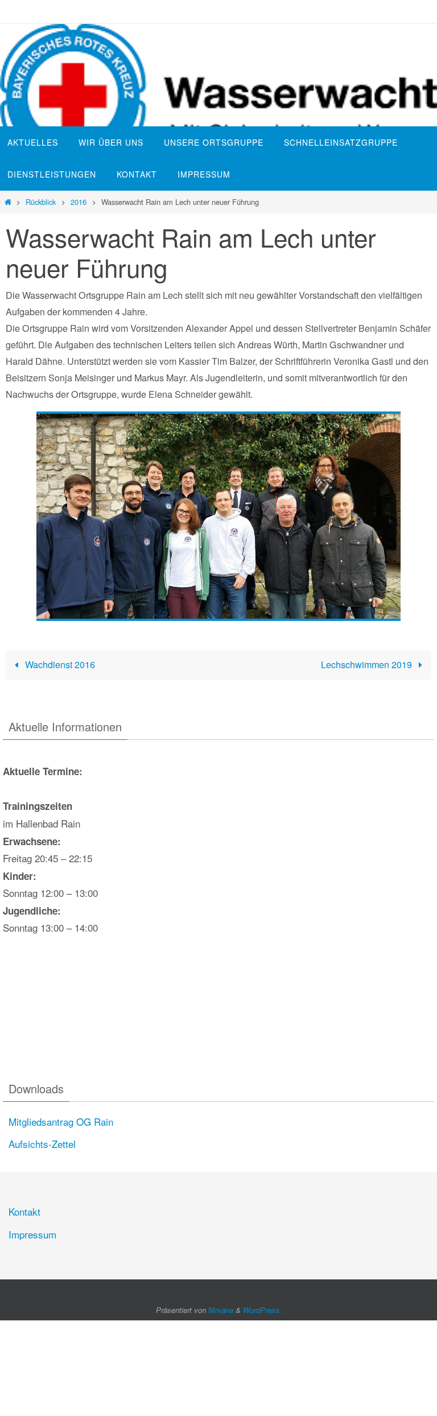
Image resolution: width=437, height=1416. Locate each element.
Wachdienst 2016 (59, 664)
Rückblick (41, 201)
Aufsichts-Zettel (42, 1144)
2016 (78, 201)
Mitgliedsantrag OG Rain (61, 1121)
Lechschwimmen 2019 (367, 664)
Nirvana (220, 1309)
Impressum (32, 1234)
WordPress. (262, 1309)
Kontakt (24, 1211)
